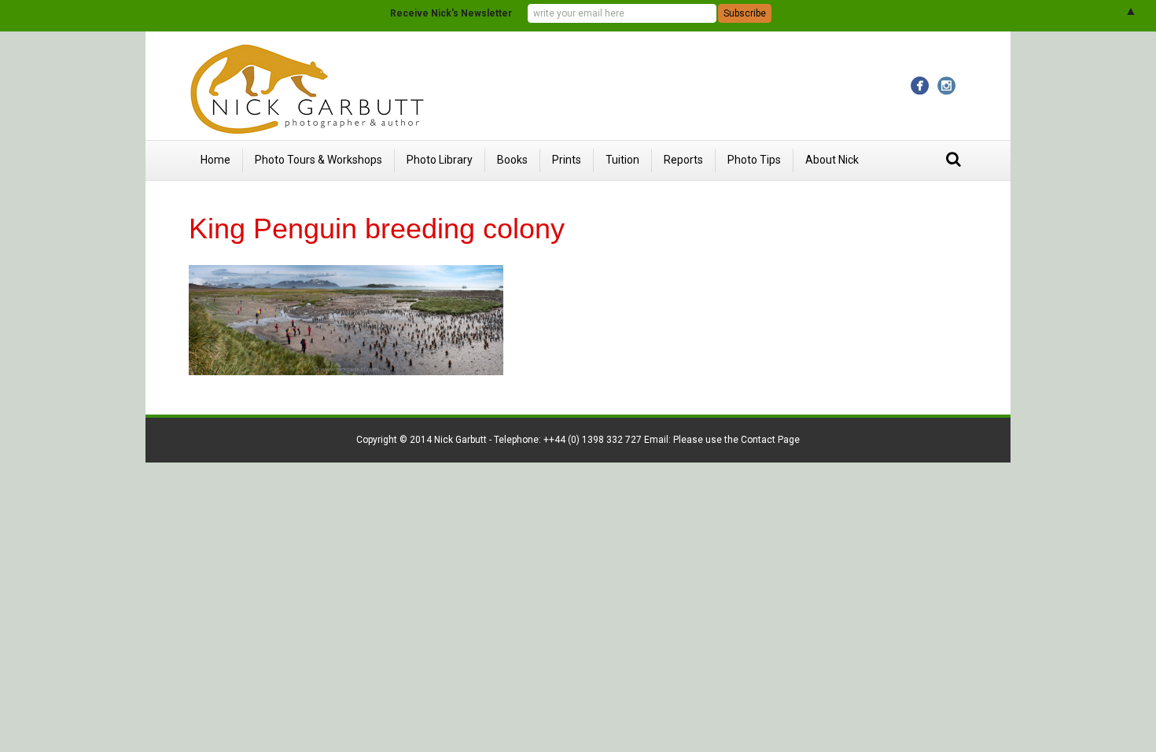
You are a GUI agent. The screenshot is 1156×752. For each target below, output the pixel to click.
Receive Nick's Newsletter (451, 13)
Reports (683, 159)
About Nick (832, 159)
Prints (566, 159)
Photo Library (440, 159)
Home (215, 159)
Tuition (622, 159)
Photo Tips (754, 159)
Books (512, 159)
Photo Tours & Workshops (318, 159)
